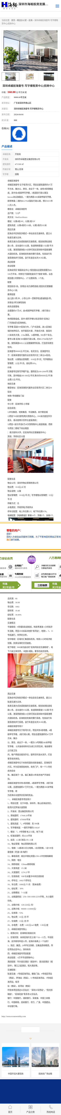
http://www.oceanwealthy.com (14, 1016)
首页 (13, 20)
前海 (30, 20)
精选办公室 (22, 20)
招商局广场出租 (15, 1074)
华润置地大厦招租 (45, 1074)
